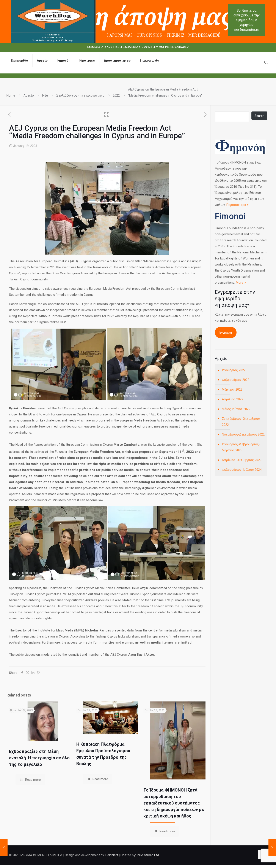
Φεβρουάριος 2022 (235, 380)
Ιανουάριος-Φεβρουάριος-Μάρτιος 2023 (241, 447)
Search (259, 116)
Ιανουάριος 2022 (234, 370)
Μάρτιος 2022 (232, 389)
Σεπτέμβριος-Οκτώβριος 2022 (241, 422)
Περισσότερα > (237, 205)
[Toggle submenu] (42, 71)
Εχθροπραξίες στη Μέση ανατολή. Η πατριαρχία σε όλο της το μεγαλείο (39, 758)
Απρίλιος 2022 (232, 399)
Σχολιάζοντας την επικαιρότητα (80, 95)
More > (241, 283)
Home (10, 95)
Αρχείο (29, 95)
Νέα (45, 95)
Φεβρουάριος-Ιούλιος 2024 (242, 470)
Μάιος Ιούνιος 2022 (236, 409)
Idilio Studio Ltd (148, 855)
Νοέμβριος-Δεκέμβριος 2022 (243, 434)
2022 (116, 95)
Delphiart (111, 855)
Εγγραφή (226, 332)
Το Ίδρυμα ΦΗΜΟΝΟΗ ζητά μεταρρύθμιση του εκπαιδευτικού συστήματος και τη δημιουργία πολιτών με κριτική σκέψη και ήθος (173, 803)
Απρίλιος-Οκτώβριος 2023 (242, 460)
